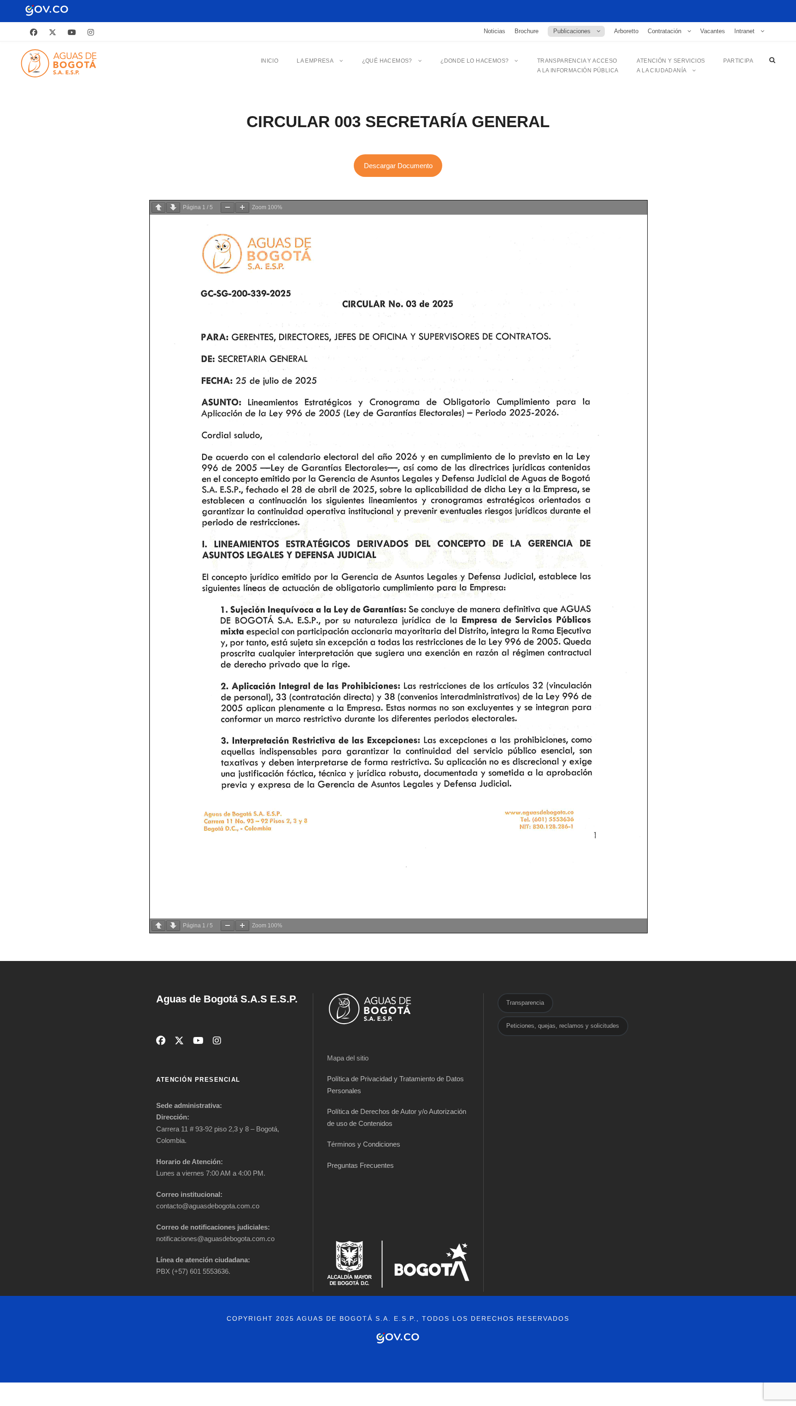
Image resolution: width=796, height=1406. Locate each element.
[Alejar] (227, 207)
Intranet (744, 31)
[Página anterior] (158, 207)
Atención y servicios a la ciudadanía (671, 65)
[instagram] (91, 32)
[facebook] (33, 32)
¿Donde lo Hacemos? (474, 61)
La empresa (315, 61)
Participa (738, 61)
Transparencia (525, 1002)
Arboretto (626, 31)
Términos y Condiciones (363, 1144)
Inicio (269, 61)
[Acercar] (242, 207)
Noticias (494, 31)
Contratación (664, 31)
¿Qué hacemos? (387, 61)
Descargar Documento (398, 166)
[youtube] (72, 32)
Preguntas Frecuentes (360, 1165)
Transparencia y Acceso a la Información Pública (578, 65)
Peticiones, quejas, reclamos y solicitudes (562, 1025)
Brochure (526, 31)
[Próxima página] (173, 207)
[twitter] (52, 32)
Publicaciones (572, 31)
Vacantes (712, 31)
